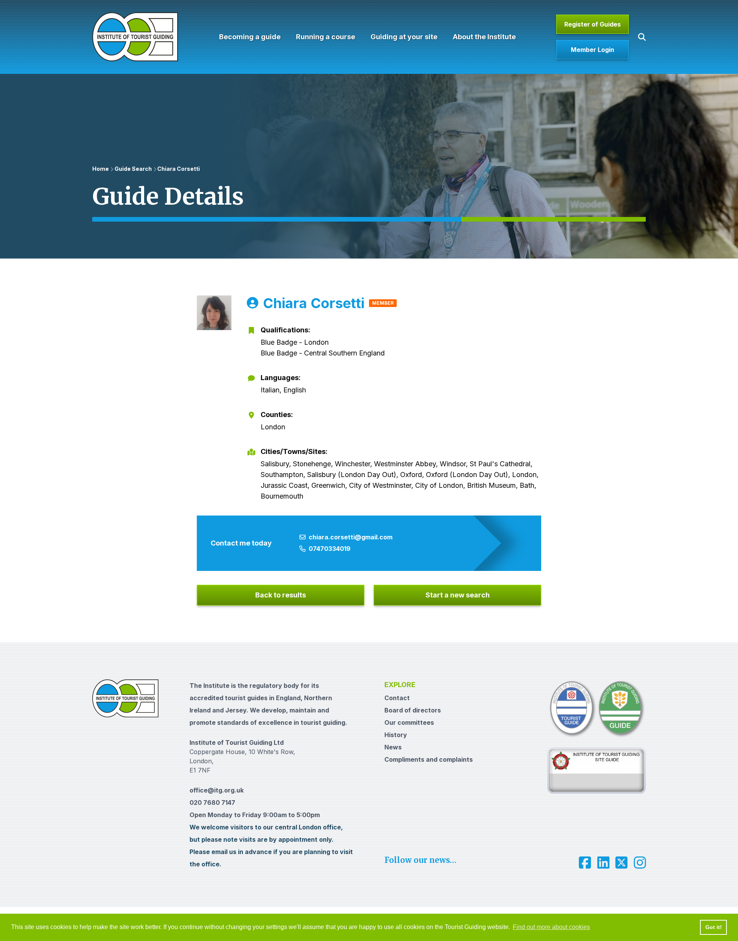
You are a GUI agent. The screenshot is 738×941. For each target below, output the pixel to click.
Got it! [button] (713, 927)
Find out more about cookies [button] (551, 927)
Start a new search (458, 595)
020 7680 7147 (212, 802)
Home (100, 168)
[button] (642, 37)
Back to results (280, 595)
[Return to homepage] (135, 37)
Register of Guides (592, 24)
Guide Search (133, 168)
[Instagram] (640, 862)
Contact (397, 698)
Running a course (325, 37)
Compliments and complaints (428, 759)
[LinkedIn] (603, 862)
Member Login (592, 49)
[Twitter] (621, 862)
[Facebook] (585, 862)
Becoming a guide (250, 37)
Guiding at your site (404, 37)
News (393, 747)
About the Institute (484, 37)
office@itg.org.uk (216, 790)
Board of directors (412, 710)
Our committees (409, 722)
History (395, 735)
